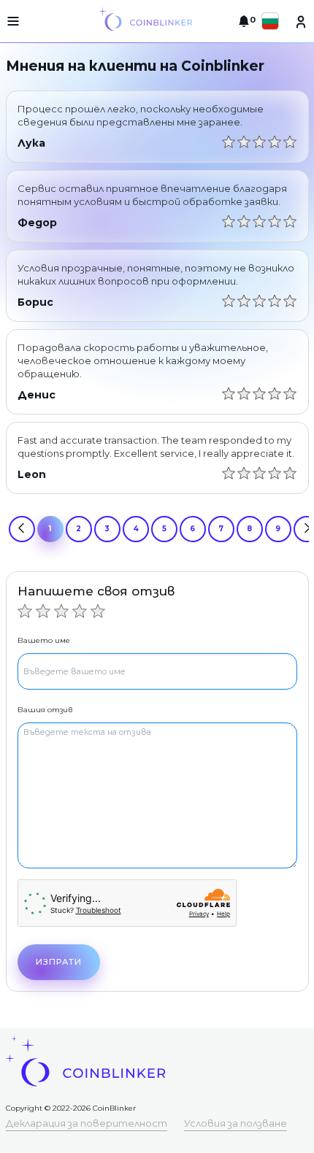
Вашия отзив (45, 709)
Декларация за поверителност (86, 1123)
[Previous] (22, 529)
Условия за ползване (235, 1123)
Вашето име (44, 640)
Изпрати (59, 962)
